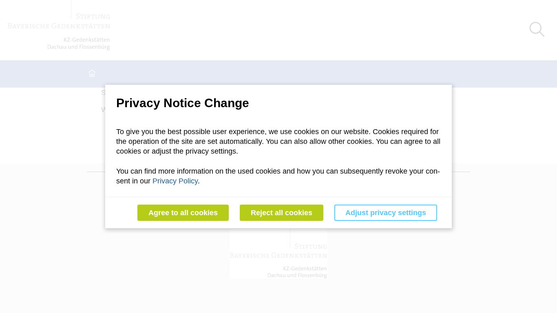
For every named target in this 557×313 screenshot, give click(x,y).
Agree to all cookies (183, 213)
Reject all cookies (281, 213)
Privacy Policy (175, 181)
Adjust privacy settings (385, 213)
